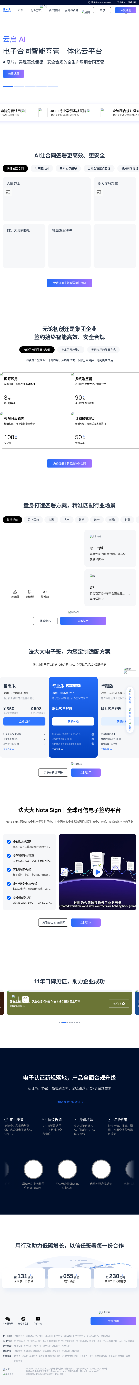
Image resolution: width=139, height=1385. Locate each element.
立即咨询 (69, 706)
